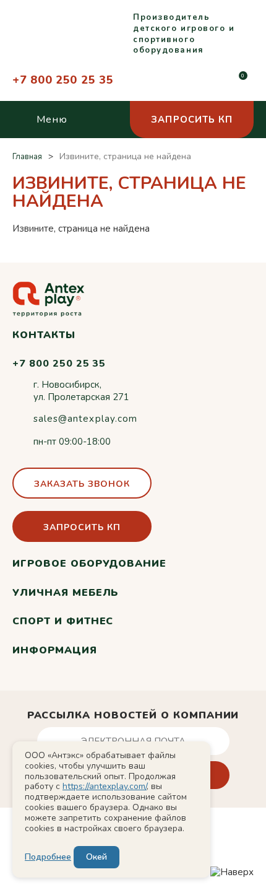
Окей (96, 857)
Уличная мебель (65, 593)
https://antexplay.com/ (104, 786)
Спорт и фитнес (62, 621)
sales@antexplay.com (85, 418)
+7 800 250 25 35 (63, 79)
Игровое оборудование (89, 563)
